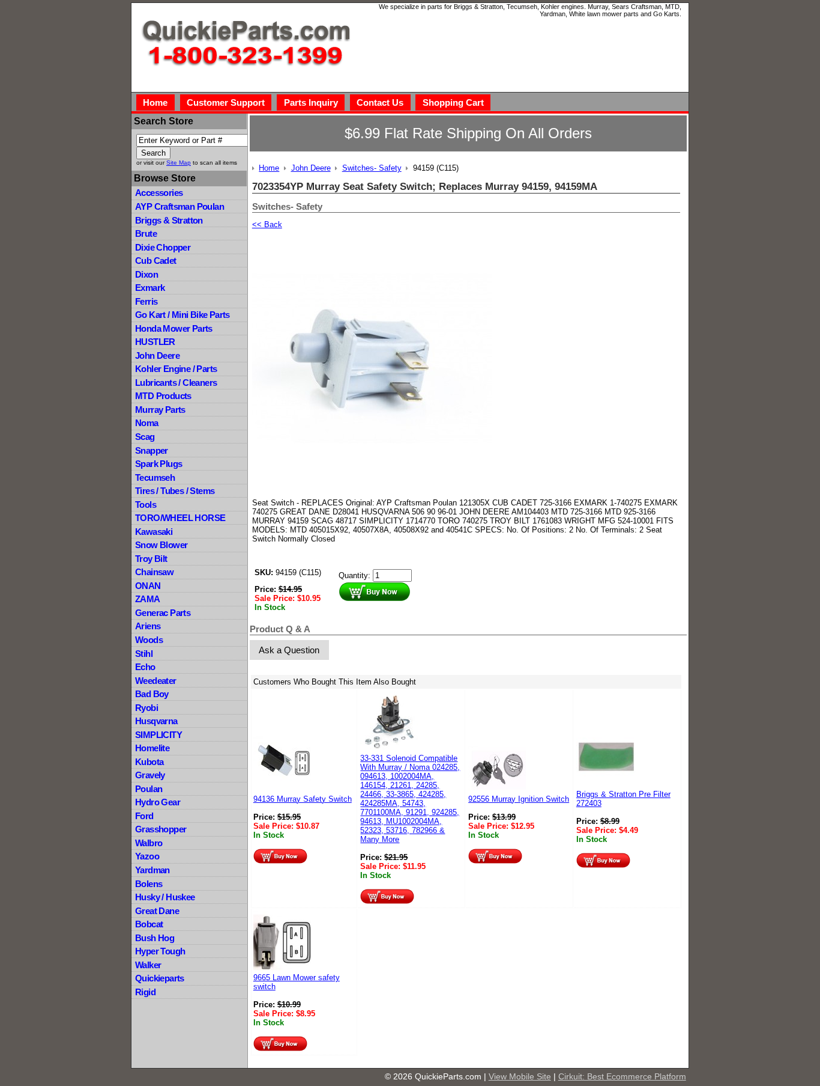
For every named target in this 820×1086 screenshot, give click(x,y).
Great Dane (157, 911)
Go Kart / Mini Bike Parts (182, 315)
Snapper (151, 450)
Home (155, 102)
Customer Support (226, 102)
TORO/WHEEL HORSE (180, 518)
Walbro (148, 843)
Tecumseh (155, 477)
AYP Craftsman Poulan (179, 206)
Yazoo (147, 856)
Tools (145, 504)
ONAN (148, 586)
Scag (145, 437)
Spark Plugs (158, 464)
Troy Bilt (151, 559)
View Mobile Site (520, 1076)
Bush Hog (154, 938)
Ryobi (146, 708)
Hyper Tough (160, 951)
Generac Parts (162, 613)
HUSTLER (155, 342)
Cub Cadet (155, 260)
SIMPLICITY (158, 735)
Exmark (149, 287)
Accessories (158, 193)
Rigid (145, 992)
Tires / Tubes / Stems (174, 491)
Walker (148, 965)
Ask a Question (289, 650)
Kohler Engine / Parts (176, 369)
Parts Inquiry (311, 102)
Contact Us (380, 102)
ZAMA (147, 599)
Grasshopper (160, 829)
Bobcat (149, 924)
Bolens (148, 884)
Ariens (147, 626)
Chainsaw (154, 572)
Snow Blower (161, 545)
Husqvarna (156, 721)
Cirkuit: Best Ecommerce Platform (622, 1076)
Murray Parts (160, 409)
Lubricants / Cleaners (176, 382)
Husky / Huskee (165, 897)
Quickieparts (159, 978)
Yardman (152, 870)
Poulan (148, 789)
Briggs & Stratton (169, 220)
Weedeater (155, 681)
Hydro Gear (157, 802)
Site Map (178, 162)
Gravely (150, 775)
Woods (149, 640)
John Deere (157, 355)
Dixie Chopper (162, 247)
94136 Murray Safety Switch (302, 799)
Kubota (149, 762)
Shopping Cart (453, 102)
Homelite (152, 748)
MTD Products (163, 396)
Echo (145, 667)
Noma (146, 423)
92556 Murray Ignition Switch (518, 799)
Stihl (143, 653)
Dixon (146, 274)
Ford (144, 816)
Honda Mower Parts (174, 328)
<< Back (267, 224)
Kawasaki (153, 531)
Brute (146, 233)
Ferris (146, 301)
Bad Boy (152, 694)
